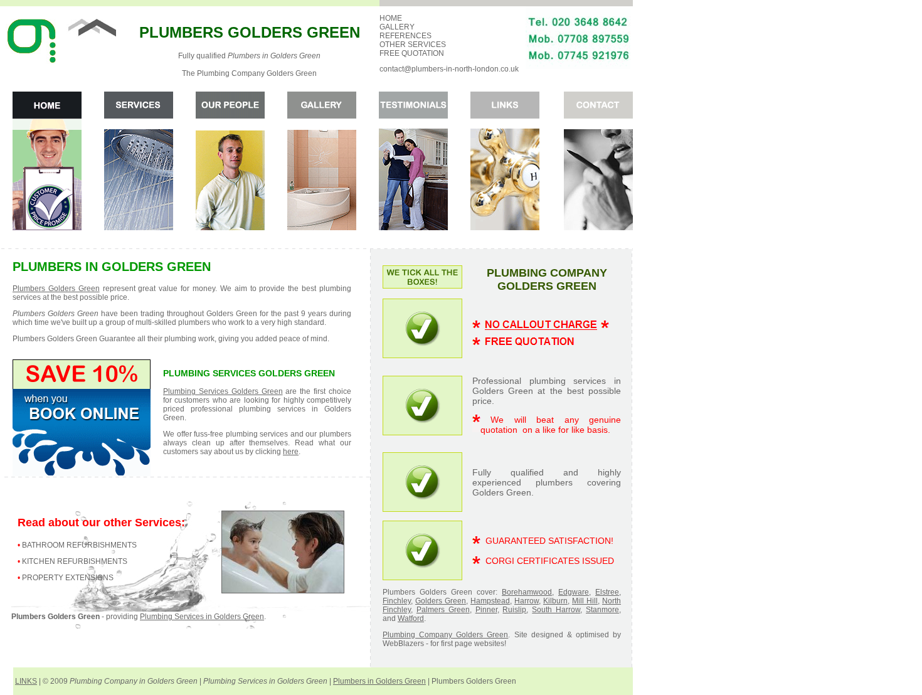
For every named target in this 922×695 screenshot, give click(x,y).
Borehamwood (527, 592)
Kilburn (555, 601)
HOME (390, 18)
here (291, 451)
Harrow (526, 601)
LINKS (26, 681)
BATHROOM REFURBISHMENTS (79, 545)
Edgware (573, 592)
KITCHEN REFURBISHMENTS (74, 561)
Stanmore (602, 609)
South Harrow (556, 609)
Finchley (397, 601)
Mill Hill (585, 601)
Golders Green (440, 601)
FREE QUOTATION (411, 53)
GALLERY (397, 27)
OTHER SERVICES (412, 44)
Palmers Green (443, 609)
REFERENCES (405, 35)
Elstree (607, 592)
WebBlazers (403, 643)
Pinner (486, 609)
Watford (411, 618)
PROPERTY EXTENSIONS (68, 577)
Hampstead (490, 601)
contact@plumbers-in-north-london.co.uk (449, 69)
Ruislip (514, 609)
